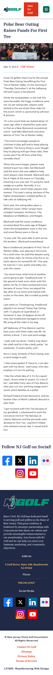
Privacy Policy (26, 656)
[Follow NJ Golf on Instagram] (20, 473)
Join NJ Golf (30, 9)
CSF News (27, 66)
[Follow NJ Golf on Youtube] (33, 473)
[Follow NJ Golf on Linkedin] (33, 461)
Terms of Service (26, 661)
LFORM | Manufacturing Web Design (26, 668)
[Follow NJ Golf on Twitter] (20, 461)
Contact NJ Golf (26, 646)
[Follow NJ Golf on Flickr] (46, 461)
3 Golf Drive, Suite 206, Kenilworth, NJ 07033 (26, 566)
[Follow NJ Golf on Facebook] (7, 461)
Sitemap (26, 651)
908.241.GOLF (26, 582)
